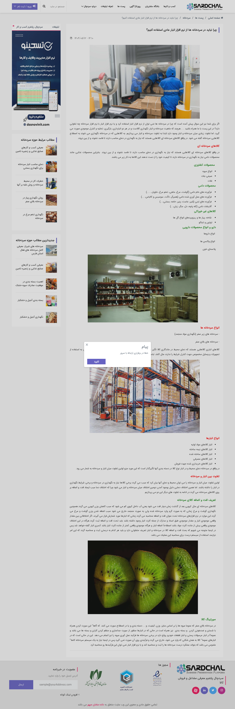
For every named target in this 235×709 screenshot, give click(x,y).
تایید (96, 362)
